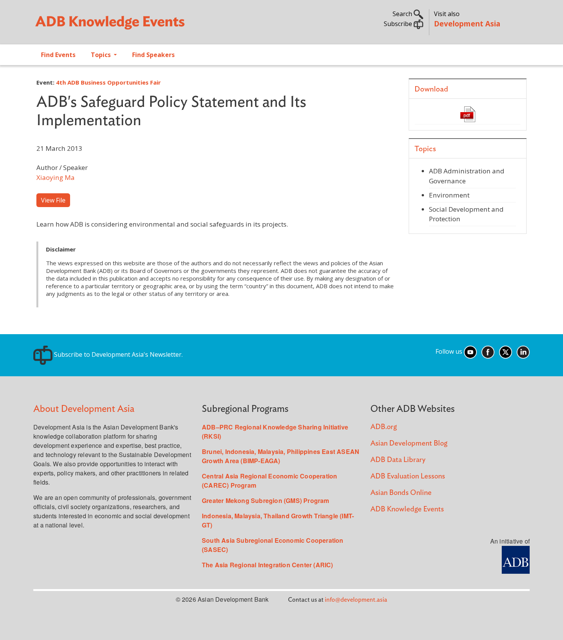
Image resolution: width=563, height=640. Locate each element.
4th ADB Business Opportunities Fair (108, 82)
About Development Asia (83, 409)
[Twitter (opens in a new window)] (505, 351)
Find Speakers (153, 55)
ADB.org (383, 427)
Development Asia (467, 23)
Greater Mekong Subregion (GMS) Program (265, 500)
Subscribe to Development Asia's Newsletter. (117, 354)
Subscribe (399, 24)
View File (53, 200)
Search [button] (403, 14)
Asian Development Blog (408, 443)
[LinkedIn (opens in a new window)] (523, 351)
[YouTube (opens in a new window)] (470, 351)
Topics (101, 55)
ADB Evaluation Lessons (407, 476)
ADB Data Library (398, 460)
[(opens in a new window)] (516, 558)
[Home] (153, 25)
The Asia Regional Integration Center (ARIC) (267, 564)
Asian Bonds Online (401, 492)
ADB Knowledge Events (407, 509)
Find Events (58, 55)
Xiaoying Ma (55, 177)
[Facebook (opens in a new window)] (487, 351)
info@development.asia (356, 600)
